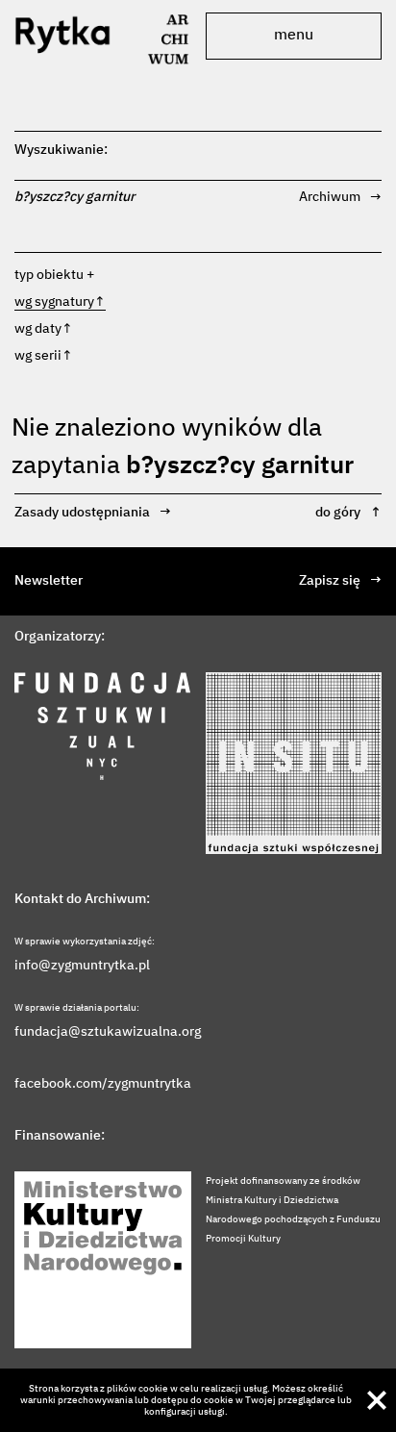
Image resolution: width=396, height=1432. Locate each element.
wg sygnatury (60, 302)
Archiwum (340, 197)
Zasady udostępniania (92, 512)
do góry (348, 512)
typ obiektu (49, 275)
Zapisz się (340, 581)
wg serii (43, 356)
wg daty (43, 329)
